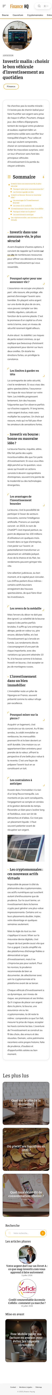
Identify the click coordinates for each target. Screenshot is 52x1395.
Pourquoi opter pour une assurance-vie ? (28, 189)
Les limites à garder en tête (23, 192)
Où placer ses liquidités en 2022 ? (26, 1148)
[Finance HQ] (19, 6)
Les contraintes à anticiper (23, 214)
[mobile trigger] (5, 6)
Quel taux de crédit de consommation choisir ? (26, 1194)
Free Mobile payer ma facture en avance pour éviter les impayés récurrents (26, 1339)
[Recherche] (39, 6)
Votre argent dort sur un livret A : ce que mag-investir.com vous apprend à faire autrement (26, 1269)
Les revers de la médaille (22, 205)
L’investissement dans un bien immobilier (27, 208)
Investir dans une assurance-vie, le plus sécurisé (26, 184)
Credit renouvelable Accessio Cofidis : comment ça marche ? (27, 1301)
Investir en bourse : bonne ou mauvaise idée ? (26, 196)
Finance (11, 86)
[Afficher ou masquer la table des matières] (40, 177)
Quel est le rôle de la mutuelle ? (26, 1102)
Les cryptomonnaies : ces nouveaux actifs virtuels (27, 218)
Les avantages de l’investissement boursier (26, 201)
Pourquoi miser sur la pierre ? (24, 211)
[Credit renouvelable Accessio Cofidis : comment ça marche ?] (27, 1288)
